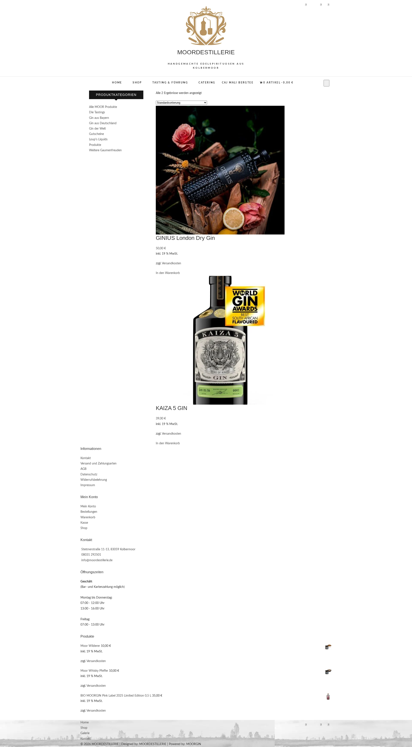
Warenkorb (87, 517)
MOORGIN (193, 744)
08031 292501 (90, 554)
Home (117, 82)
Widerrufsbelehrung (93, 479)
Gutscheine (96, 134)
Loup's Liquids (98, 139)
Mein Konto (88, 506)
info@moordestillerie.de (96, 560)
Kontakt (85, 458)
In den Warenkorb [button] (168, 273)
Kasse (84, 522)
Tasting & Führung (170, 82)
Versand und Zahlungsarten (98, 463)
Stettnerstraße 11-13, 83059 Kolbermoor (107, 549)
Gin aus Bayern (99, 117)
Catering (206, 82)
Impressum (87, 485)
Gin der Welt (97, 128)
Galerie (84, 733)
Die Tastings (97, 112)
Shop (137, 82)
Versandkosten (171, 263)
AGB (83, 468)
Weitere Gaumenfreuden (105, 150)
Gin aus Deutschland (103, 123)
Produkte (95, 145)
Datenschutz (88, 474)
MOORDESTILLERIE (206, 52)
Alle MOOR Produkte (103, 107)
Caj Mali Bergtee (237, 82)
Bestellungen (88, 511)
